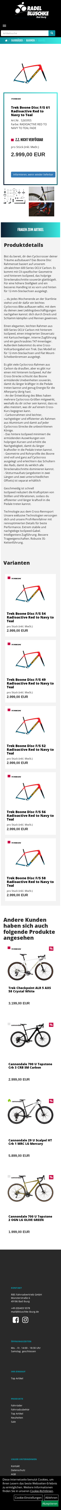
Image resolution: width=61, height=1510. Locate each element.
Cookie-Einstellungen (28, 1498)
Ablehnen (51, 1498)
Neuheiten (17, 1417)
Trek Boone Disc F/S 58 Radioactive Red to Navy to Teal (30, 882)
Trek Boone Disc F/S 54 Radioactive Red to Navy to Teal (30, 617)
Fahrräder (17, 40)
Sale (13, 1421)
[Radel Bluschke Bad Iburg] (31, 10)
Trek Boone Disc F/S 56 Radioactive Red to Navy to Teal (30, 816)
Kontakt (15, 1466)
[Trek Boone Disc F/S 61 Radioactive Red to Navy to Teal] (30, 72)
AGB (13, 1474)
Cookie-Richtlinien (41, 1491)
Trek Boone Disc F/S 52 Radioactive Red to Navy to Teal (30, 749)
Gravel (41, 40)
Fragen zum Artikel (30, 230)
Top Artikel (17, 1378)
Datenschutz (18, 1470)
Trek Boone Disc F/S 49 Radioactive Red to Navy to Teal (30, 683)
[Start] (6, 40)
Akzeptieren (49, 1503)
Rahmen (30, 40)
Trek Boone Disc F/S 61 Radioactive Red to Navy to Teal (30, 111)
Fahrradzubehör (20, 1409)
